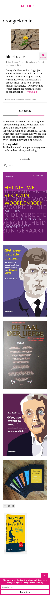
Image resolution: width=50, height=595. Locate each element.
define (8, 99)
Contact (37, 139)
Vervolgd (32, 91)
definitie (13, 99)
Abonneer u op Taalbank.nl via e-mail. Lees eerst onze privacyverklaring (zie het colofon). (25, 581)
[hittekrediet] (25, 39)
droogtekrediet (20, 99)
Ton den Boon (17, 62)
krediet (34, 99)
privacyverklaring (27, 150)
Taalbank (26, 5)
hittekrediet (28, 99)
